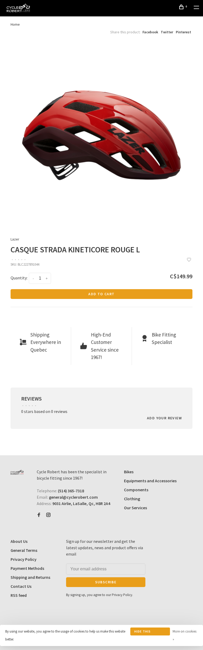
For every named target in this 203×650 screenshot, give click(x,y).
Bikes (128, 471)
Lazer (15, 239)
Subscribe (106, 582)
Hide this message (142, 632)
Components (136, 489)
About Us (19, 541)
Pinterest (183, 32)
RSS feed (19, 595)
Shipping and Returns (30, 577)
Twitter (167, 32)
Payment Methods (27, 568)
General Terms (24, 550)
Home (15, 24)
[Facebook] (39, 515)
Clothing (132, 498)
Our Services (135, 507)
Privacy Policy (23, 559)
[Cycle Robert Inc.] (17, 472)
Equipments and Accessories (150, 480)
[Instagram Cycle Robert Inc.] (48, 515)
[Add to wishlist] (189, 260)
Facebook (150, 32)
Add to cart (101, 294)
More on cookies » (184, 635)
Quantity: (19, 277)
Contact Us (21, 586)
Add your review (164, 418)
